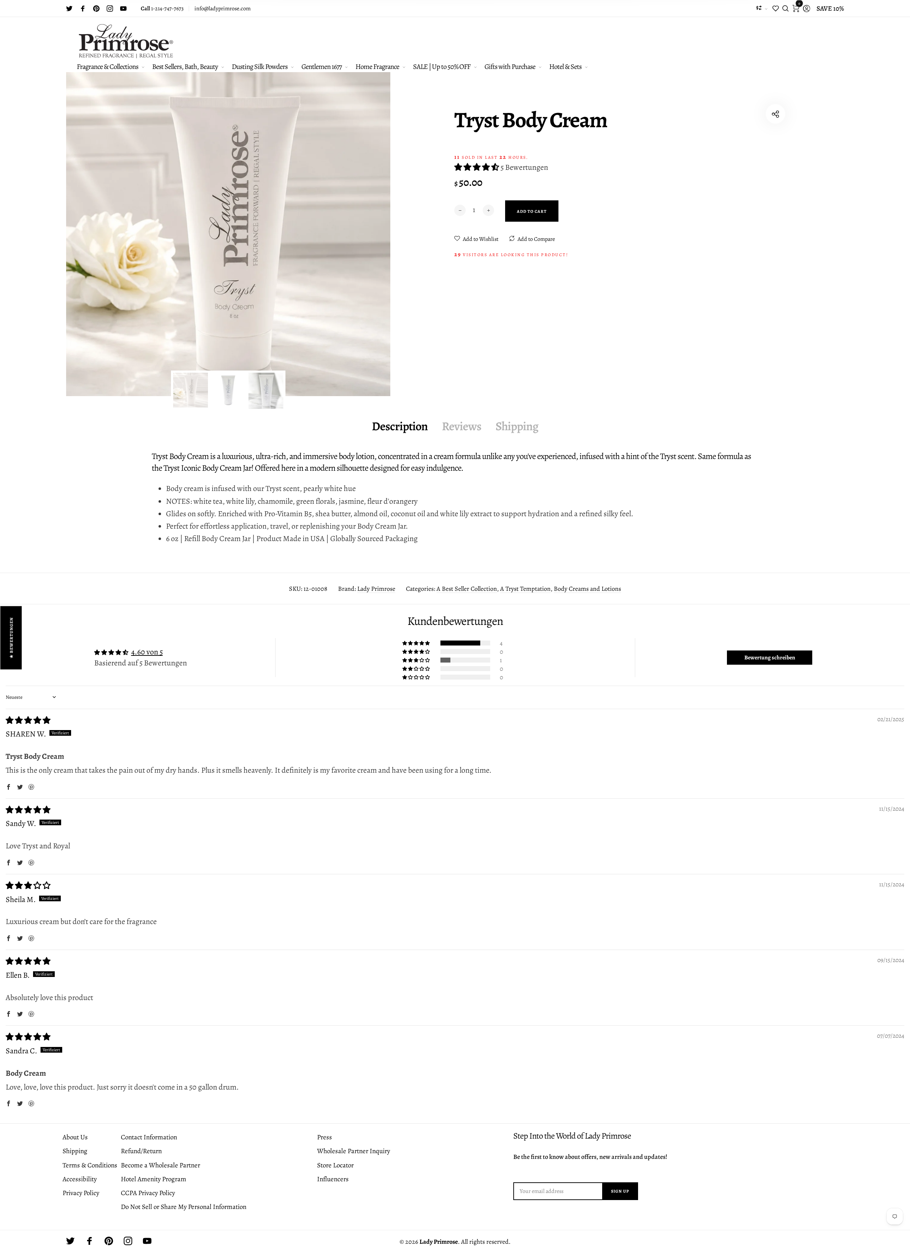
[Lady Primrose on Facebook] (83, 8)
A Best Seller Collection (467, 588)
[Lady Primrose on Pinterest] (96, 8)
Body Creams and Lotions (587, 588)
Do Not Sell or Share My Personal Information (183, 1206)
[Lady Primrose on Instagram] (110, 8)
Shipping (517, 426)
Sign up (620, 1191)
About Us (75, 1137)
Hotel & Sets (565, 66)
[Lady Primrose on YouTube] (123, 8)
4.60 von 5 (147, 652)
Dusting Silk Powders (260, 66)
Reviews (461, 426)
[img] (28, 720)
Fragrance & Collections (107, 66)
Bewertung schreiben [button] (769, 657)
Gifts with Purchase (510, 66)
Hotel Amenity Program (153, 1179)
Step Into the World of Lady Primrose (572, 1136)
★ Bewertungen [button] (11, 637)
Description (400, 426)
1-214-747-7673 (162, 8)
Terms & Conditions (90, 1165)
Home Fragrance (377, 66)
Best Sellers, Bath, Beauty (185, 66)
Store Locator (335, 1165)
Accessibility (80, 1179)
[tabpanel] (228, 234)
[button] (477, 167)
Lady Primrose (376, 588)
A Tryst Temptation (525, 588)
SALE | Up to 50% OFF (441, 66)
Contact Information (149, 1137)
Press (324, 1137)
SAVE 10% (830, 8)
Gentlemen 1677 (321, 66)
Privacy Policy (81, 1193)
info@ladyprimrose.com (222, 8)
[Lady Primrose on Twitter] (69, 8)
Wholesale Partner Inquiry (353, 1151)
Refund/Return (141, 1151)
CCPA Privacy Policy (148, 1193)
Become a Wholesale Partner (160, 1165)
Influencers (333, 1179)
